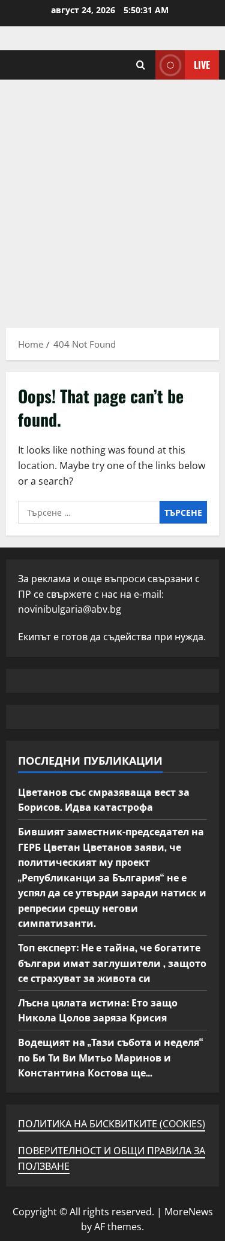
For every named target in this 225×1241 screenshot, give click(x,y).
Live (202, 64)
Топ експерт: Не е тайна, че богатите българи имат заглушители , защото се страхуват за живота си (112, 962)
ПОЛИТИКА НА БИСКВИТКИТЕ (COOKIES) (111, 1123)
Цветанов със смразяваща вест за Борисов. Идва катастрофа (104, 799)
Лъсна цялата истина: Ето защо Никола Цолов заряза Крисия (98, 1010)
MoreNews (188, 1211)
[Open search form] (140, 65)
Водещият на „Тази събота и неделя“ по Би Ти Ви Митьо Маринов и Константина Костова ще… (110, 1057)
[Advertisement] (112, 198)
